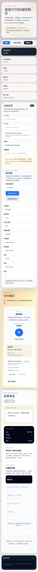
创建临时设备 (12, 193)
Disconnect (23, 374)
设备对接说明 (17, 42)
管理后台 (28, 42)
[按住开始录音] (19, 332)
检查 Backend (12, 199)
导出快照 (10, 401)
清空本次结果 (11, 381)
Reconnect (12, 374)
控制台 (6, 42)
